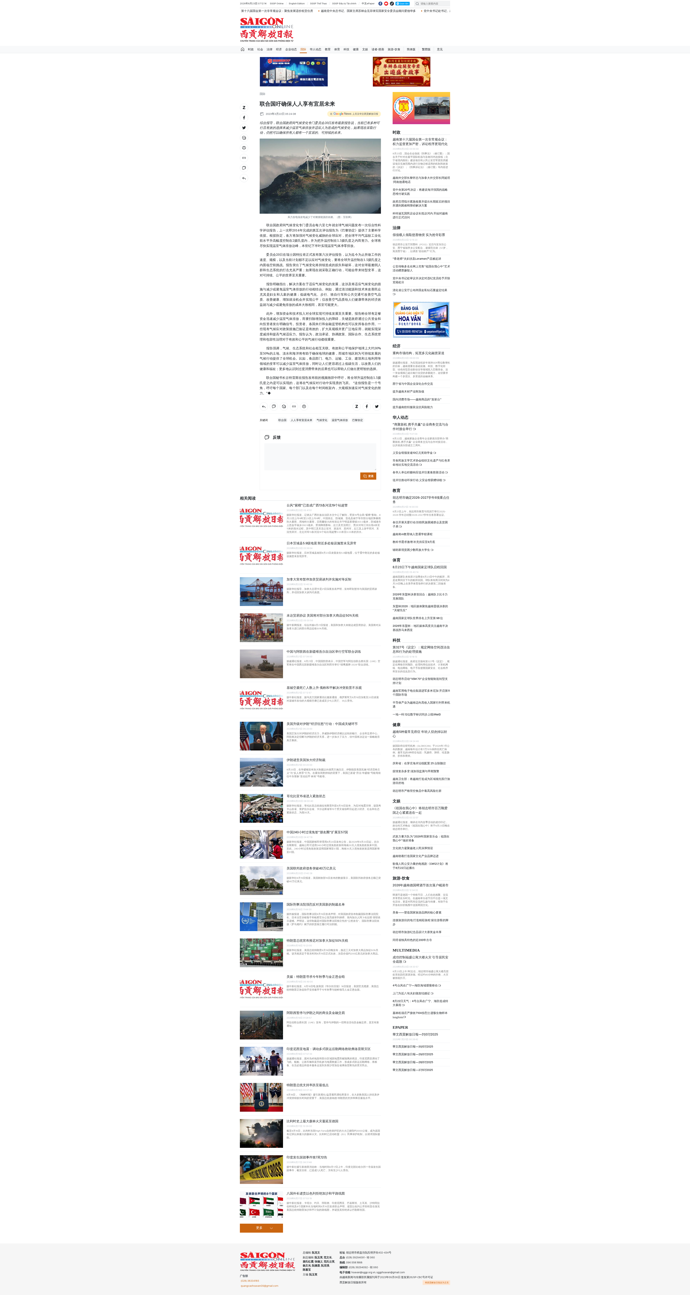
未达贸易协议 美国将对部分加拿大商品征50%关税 (322, 615)
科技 (346, 49)
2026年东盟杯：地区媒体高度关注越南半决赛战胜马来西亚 (420, 628)
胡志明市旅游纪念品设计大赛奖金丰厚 (417, 932)
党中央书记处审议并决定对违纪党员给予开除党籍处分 (421, 280)
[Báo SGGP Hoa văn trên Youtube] (386, 3)
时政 (251, 49)
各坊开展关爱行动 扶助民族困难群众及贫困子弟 (420, 524)
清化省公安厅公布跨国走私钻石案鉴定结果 (420, 290)
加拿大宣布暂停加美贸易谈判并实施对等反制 (319, 579)
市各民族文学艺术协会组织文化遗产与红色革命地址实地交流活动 (421, 462)
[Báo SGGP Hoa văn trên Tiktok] (392, 3)
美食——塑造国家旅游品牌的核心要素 (417, 912)
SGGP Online (277, 3)
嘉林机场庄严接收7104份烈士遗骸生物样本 (420, 1014)
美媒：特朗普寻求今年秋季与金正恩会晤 (316, 977)
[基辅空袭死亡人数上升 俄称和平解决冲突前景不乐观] (261, 700)
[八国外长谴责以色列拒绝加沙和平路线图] (261, 1205)
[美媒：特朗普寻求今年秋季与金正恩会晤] (261, 989)
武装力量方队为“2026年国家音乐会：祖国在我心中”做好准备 (421, 838)
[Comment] (244, 168)
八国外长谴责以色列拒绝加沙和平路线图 (316, 1193)
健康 (356, 49)
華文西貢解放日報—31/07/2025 (415, 1034)
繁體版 (426, 49)
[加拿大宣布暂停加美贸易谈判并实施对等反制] (261, 591)
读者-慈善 (378, 49)
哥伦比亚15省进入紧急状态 (306, 796)
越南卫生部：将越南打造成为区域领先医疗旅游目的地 (421, 781)
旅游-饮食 (394, 49)
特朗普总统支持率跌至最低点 (308, 1085)
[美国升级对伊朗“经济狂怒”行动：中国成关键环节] (261, 736)
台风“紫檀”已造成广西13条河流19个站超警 (317, 505)
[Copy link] (244, 158)
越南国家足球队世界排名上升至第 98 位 (418, 618)
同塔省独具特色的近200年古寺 (412, 940)
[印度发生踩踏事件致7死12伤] (261, 1169)
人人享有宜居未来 (301, 420)
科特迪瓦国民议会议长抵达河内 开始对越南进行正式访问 (420, 215)
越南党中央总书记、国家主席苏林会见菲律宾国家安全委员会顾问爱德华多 (284, 11)
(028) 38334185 (250, 1280)
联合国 (282, 420)
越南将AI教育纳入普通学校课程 (413, 534)
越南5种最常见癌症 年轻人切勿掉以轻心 (420, 734)
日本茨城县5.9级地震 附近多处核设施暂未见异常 (321, 543)
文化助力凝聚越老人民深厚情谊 (413, 848)
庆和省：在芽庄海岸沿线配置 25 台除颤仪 (419, 763)
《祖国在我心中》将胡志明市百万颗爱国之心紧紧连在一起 (420, 810)
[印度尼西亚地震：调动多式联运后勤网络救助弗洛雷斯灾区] (261, 1061)
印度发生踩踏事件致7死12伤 (307, 1157)
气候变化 (322, 420)
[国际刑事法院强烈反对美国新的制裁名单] (261, 916)
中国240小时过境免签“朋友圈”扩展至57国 (317, 832)
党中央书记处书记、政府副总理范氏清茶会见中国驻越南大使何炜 (381, 11)
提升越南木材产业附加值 (408, 391)
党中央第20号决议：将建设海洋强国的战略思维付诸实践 (420, 191)
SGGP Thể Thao (318, 3)
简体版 (411, 49)
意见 (440, 49)
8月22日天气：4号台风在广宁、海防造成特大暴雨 (420, 1003)
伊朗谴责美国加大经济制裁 (306, 760)
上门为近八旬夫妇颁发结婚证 (412, 993)
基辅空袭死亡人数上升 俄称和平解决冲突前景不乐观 (324, 688)
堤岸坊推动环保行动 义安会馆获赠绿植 (418, 480)
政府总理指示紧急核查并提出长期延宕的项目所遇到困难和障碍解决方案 (421, 203)
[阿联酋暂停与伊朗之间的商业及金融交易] (261, 1025)
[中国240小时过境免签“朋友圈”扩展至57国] (261, 844)
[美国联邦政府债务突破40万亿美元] (261, 880)
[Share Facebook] (244, 118)
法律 (269, 49)
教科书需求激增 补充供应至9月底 (414, 542)
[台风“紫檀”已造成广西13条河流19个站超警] (261, 517)
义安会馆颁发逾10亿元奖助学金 (413, 452)
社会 (260, 49)
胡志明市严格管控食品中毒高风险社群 (417, 791)
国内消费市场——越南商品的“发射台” (417, 399)
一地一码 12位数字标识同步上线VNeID (417, 714)
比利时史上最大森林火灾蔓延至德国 (312, 1121)
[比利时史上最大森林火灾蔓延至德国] (261, 1133)
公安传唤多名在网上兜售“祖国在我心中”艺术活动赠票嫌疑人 (421, 268)
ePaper (400, 1027)
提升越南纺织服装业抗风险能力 (413, 407)
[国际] (244, 178)
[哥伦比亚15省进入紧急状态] (261, 808)
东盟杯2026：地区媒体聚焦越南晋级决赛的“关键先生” (420, 608)
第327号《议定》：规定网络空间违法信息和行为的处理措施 (421, 649)
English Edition (297, 3)
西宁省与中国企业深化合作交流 (413, 383)
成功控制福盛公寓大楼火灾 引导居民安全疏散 (420, 959)
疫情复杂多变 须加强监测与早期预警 (416, 771)
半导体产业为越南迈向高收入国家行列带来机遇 (421, 704)
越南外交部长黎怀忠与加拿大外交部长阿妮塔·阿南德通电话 (421, 179)
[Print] (244, 148)
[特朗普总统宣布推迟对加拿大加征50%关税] (261, 952)
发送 (371, 476)
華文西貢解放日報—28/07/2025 (413, 1062)
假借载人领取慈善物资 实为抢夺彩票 (419, 235)
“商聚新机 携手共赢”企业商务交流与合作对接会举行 (420, 427)
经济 (279, 49)
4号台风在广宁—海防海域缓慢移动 (415, 985)
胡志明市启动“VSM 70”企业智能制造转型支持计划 (420, 681)
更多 (259, 1228)
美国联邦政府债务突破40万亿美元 (311, 868)
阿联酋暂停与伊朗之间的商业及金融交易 (316, 1013)
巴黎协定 (357, 420)
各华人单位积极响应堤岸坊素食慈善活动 (419, 472)
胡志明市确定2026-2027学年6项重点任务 (421, 500)
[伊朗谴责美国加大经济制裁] (261, 772)
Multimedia (406, 950)
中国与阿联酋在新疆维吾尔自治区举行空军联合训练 (324, 651)
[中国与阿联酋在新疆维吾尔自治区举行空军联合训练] (261, 663)
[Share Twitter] (244, 128)
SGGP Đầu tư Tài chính (344, 3)
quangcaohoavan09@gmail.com (259, 1285)
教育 (328, 49)
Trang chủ (242, 49)
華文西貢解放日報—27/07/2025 (413, 1070)
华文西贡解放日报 (267, 29)
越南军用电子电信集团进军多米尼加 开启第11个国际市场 (421, 692)
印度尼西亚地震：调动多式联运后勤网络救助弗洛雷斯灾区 (329, 1049)
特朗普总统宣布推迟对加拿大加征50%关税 (317, 940)
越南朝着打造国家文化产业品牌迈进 (416, 856)
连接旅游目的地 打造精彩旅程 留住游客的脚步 (420, 922)
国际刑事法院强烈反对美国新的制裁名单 (316, 904)
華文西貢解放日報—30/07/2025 (413, 1046)
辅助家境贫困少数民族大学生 (412, 550)
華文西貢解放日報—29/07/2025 (413, 1054)
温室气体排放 (340, 420)
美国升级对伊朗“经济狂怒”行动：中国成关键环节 (322, 724)
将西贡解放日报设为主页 (437, 1282)
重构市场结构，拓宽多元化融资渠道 (418, 353)
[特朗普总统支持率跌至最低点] (261, 1097)
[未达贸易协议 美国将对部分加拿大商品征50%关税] (261, 627)
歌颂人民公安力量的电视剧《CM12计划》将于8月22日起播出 (420, 865)
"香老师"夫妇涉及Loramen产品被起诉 (417, 258)
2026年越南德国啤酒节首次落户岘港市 (420, 885)
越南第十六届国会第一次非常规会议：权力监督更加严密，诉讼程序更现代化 (420, 141)
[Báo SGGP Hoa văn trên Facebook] (380, 3)
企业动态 (291, 49)
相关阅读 (248, 498)
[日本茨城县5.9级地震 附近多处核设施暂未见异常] (261, 555)
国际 (303, 49)
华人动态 (315, 49)
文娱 (365, 49)
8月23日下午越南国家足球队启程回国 (420, 567)
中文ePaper (368, 3)
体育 (337, 49)
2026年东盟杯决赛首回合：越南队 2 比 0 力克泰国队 (420, 596)
